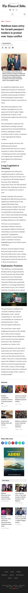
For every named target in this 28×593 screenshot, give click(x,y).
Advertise (15, 585)
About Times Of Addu (7, 585)
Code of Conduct (9, 586)
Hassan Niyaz (7, 43)
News (2, 21)
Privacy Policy (22, 585)
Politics (7, 21)
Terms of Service (18, 586)
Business (4, 575)
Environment (20, 575)
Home (6, 572)
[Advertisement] (14, 549)
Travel (16, 578)
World (10, 578)
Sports (12, 575)
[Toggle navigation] (12, 14)
